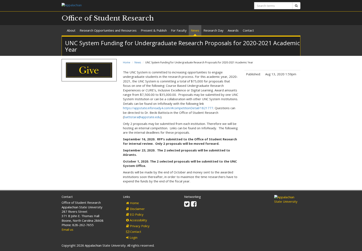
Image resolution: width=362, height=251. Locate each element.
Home (126, 62)
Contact (248, 30)
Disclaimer (137, 209)
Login (133, 237)
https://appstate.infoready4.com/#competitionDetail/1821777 (168, 108)
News (195, 30)
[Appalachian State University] (120, 5)
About (71, 30)
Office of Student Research (108, 18)
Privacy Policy (139, 226)
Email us (67, 229)
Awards (233, 30)
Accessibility (138, 220)
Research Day (213, 30)
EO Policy (136, 214)
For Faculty (179, 30)
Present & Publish (154, 30)
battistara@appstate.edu (142, 117)
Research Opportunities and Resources (108, 30)
